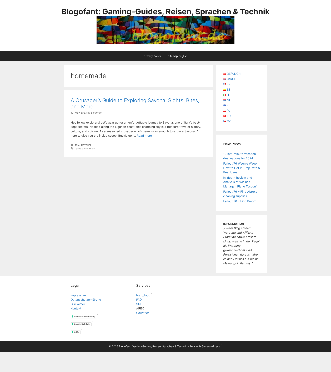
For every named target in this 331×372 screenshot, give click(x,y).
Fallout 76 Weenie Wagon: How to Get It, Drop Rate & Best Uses (241, 168)
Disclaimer (78, 304)
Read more (144, 135)
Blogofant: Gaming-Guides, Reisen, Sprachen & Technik (165, 11)
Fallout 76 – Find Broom (239, 201)
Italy (76, 144)
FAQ (139, 299)
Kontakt (76, 308)
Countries (142, 313)
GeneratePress (211, 346)
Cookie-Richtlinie (82, 324)
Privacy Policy (152, 56)
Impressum (78, 295)
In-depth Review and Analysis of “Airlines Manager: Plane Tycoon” (240, 182)
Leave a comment (84, 148)
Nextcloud (143, 295)
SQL (139, 304)
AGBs (76, 332)
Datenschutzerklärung (86, 299)
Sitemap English (177, 56)
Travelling (86, 144)
